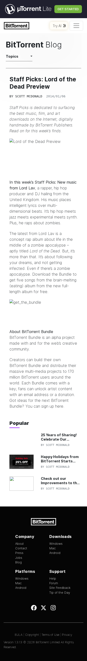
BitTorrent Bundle (25, 337)
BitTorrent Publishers (54, 125)
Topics (12, 56)
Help (52, 578)
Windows (56, 543)
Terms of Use (50, 635)
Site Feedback (60, 588)
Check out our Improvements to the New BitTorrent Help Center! (60, 480)
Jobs (18, 558)
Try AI (57, 26)
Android (54, 553)
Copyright (32, 635)
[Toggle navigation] (76, 26)
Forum (53, 583)
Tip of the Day (59, 592)
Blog (18, 562)
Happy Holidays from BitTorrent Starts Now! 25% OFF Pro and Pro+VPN (61, 459)
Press (19, 553)
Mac (52, 548)
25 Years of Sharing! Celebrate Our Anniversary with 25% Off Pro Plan (60, 437)
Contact (21, 548)
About (19, 543)
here (59, 406)
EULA (18, 635)
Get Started (68, 9)
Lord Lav (27, 188)
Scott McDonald (28, 96)
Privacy (67, 635)
